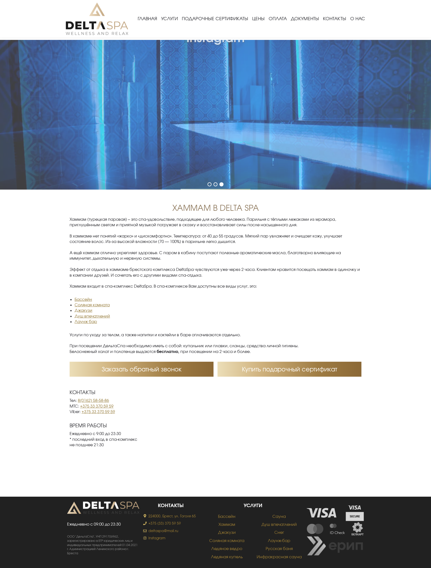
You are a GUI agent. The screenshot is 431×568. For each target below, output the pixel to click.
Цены (258, 18)
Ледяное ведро (226, 548)
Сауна (279, 516)
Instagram (156, 538)
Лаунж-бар (279, 540)
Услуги (169, 18)
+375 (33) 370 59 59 (164, 523)
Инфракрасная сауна (279, 556)
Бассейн (83, 299)
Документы (305, 18)
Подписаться (215, 128)
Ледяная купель (227, 556)
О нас (357, 18)
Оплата (278, 18)
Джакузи (83, 310)
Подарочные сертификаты (215, 18)
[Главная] (97, 18)
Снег (279, 532)
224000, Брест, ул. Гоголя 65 (172, 516)
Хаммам (226, 524)
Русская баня (279, 548)
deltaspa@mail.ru (163, 531)
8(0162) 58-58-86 (93, 400)
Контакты (334, 18)
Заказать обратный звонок (142, 369)
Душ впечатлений (92, 316)
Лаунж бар (86, 321)
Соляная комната (92, 304)
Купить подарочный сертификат (289, 369)
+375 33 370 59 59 (96, 406)
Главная (147, 18)
